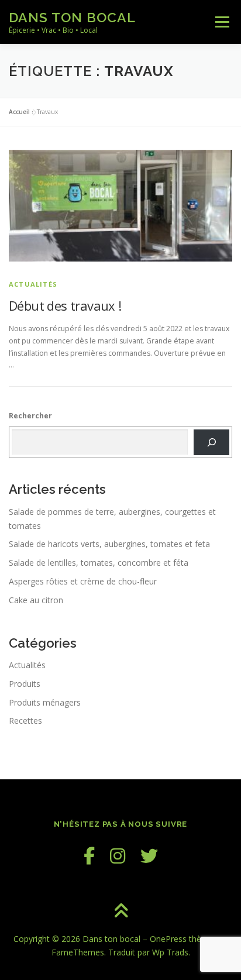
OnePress (168, 938)
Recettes (25, 720)
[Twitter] (149, 856)
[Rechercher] (211, 442)
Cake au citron (36, 600)
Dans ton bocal (72, 17)
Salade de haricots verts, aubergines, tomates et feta (109, 543)
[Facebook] (89, 856)
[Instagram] (117, 856)
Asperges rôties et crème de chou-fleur (83, 581)
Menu (221, 22)
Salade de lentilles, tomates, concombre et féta (98, 562)
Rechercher (30, 416)
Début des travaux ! (65, 305)
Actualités (33, 284)
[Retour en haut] (121, 911)
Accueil (19, 112)
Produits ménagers (45, 702)
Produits (24, 683)
